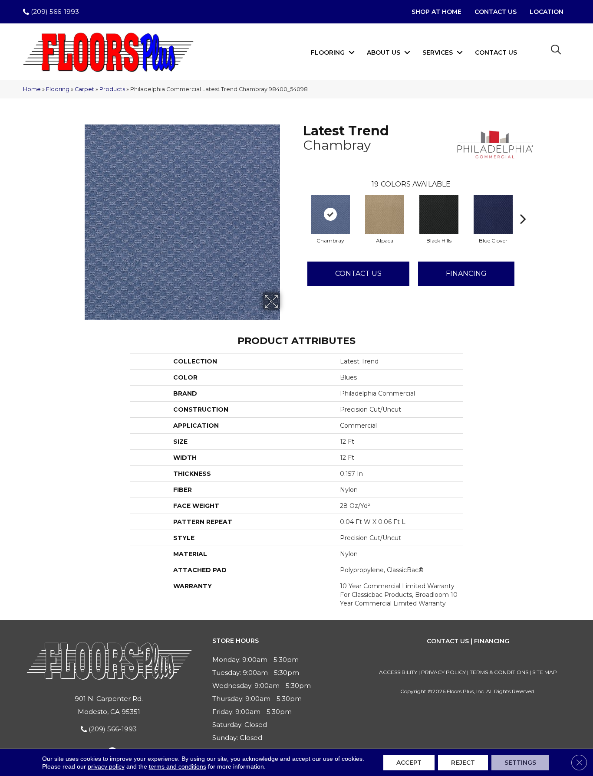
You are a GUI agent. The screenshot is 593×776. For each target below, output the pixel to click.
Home (32, 89)
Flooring (328, 52)
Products (112, 89)
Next (523, 205)
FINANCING (491, 641)
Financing (466, 273)
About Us (383, 52)
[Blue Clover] (493, 214)
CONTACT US (448, 641)
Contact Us (496, 52)
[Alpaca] (384, 214)
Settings (520, 762)
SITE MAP (544, 672)
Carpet (84, 89)
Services (437, 52)
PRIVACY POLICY (443, 672)
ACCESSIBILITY (398, 672)
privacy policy (106, 766)
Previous (298, 205)
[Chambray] (330, 214)
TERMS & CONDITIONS (499, 672)
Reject (463, 762)
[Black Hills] (439, 214)
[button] (352, 52)
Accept (409, 762)
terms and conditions (177, 766)
